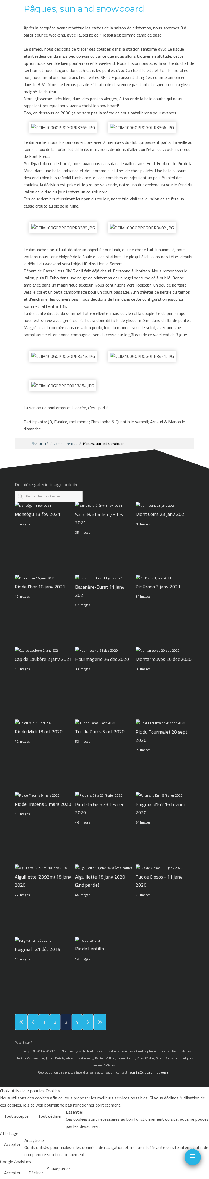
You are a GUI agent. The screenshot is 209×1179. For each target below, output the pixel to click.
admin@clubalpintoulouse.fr (150, 1072)
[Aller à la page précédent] (33, 1022)
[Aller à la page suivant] (88, 1022)
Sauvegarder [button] (58, 1168)
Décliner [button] (36, 1173)
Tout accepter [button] (17, 1116)
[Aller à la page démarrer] (21, 1022)
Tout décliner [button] (50, 1116)
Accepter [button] (12, 1144)
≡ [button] (193, 1156)
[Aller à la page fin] (99, 1022)
